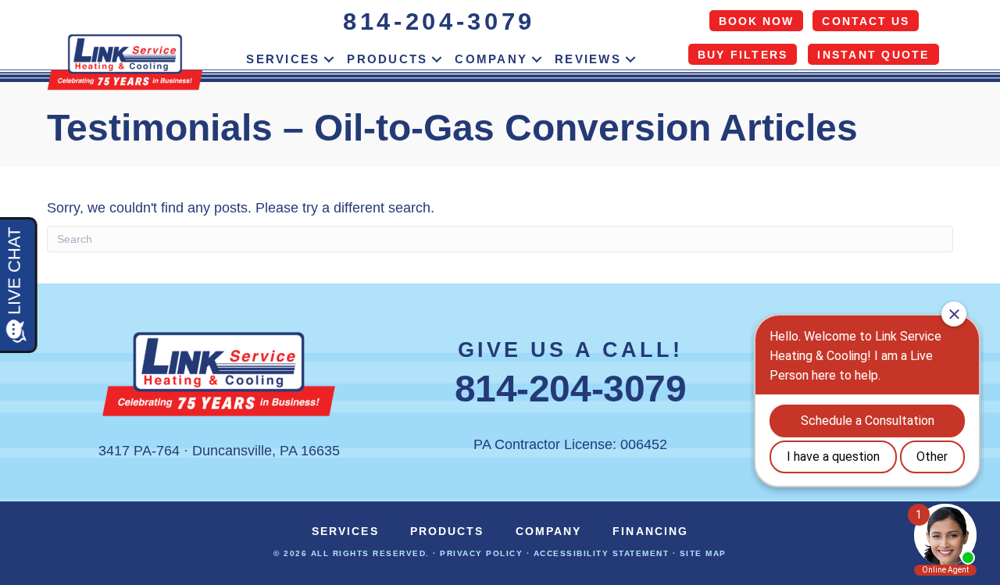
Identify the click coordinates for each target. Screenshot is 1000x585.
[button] (329, 59)
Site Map (703, 553)
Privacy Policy (481, 553)
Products (387, 59)
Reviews (588, 59)
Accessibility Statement (602, 553)
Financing (650, 531)
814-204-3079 (439, 21)
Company (491, 59)
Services (283, 59)
